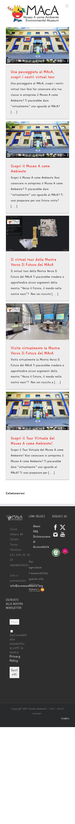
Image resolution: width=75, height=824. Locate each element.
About (36, 526)
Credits (65, 718)
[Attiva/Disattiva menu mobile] (67, 6)
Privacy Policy (15, 658)
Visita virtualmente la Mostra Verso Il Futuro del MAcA (35, 351)
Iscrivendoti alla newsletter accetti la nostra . (18, 648)
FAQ (35, 531)
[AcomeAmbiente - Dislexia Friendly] (36, 590)
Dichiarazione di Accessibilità (39, 542)
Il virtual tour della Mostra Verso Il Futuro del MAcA (33, 262)
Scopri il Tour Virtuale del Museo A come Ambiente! (33, 441)
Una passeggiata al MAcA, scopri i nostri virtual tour (33, 74)
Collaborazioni (15, 493)
